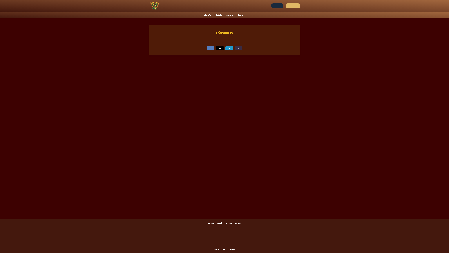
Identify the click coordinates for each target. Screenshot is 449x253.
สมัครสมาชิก (293, 5)
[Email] (238, 48)
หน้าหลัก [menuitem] (207, 15)
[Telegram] (229, 48)
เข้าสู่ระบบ (277, 5)
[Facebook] (210, 48)
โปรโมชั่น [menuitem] (218, 15)
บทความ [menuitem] (230, 15)
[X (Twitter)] (220, 48)
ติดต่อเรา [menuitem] (241, 15)
